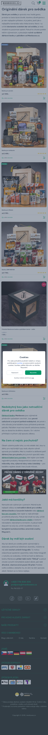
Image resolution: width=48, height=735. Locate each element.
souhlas (20, 363)
